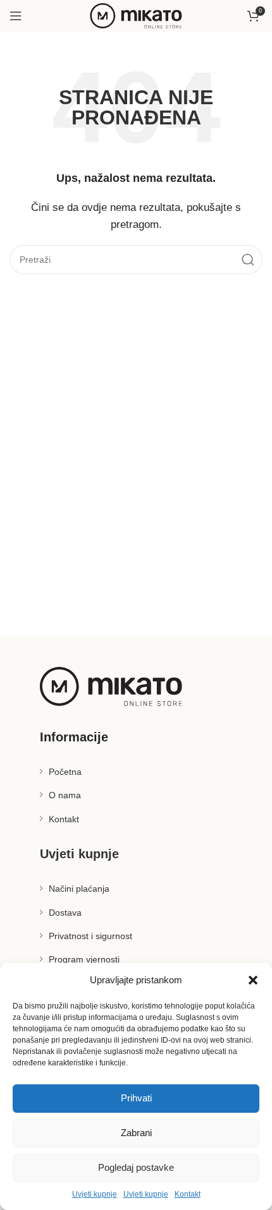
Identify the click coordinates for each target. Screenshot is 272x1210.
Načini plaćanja (79, 889)
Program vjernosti (84, 959)
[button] (253, 980)
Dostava (65, 912)
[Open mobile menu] (15, 15)
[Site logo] (136, 14)
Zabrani (136, 1132)
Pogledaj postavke (136, 1167)
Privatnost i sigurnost (90, 936)
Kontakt (188, 1194)
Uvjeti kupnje (94, 1194)
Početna (65, 772)
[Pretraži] (248, 259)
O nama (65, 795)
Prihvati (136, 1098)
